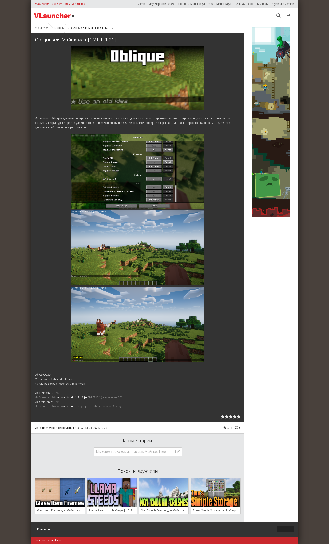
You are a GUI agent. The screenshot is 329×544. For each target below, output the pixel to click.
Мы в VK (262, 4)
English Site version (282, 4)
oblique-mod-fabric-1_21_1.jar (69, 397)
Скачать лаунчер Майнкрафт (157, 4)
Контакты (43, 529)
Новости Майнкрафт (191, 4)
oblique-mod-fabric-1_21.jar (68, 406)
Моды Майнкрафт (219, 4)
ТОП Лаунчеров (244, 4)
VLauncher (55, 15)
